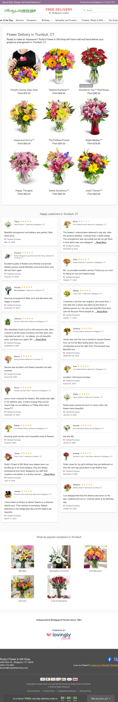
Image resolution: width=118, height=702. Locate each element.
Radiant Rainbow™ (79, 262)
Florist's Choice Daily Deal (23, 494)
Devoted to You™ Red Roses (83, 456)
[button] (110, 689)
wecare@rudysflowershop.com (14, 667)
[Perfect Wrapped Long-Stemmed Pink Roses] (8, 256)
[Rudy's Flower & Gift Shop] (20, 11)
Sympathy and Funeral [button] (66, 20)
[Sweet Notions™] (8, 224)
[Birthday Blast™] (67, 488)
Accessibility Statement (67, 691)
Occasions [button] (32, 20)
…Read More (40, 339)
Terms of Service (33, 691)
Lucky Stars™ (78, 293)
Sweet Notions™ (20, 224)
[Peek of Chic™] (8, 456)
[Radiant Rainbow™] (67, 262)
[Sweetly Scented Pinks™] (8, 390)
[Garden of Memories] (8, 321)
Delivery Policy (85, 691)
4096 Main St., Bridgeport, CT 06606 (17, 662)
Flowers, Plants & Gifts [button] (92, 20)
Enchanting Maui (78, 428)
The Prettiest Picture (21, 428)
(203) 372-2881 (7, 665)
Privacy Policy (48, 691)
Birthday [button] (46, 20)
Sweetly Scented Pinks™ (23, 390)
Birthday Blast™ (78, 487)
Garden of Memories (21, 321)
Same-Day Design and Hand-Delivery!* (21, 2)
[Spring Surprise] (8, 359)
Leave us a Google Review (104, 665)
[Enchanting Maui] (67, 428)
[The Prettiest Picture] (8, 428)
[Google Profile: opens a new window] (116, 659)
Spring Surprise (19, 359)
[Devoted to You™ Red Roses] (67, 456)
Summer (20, 20)
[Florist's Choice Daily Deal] (8, 494)
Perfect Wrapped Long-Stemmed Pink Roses (29, 256)
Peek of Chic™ (19, 456)
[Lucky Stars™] (67, 293)
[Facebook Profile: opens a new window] (110, 659)
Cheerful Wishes (78, 331)
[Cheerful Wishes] (67, 331)
